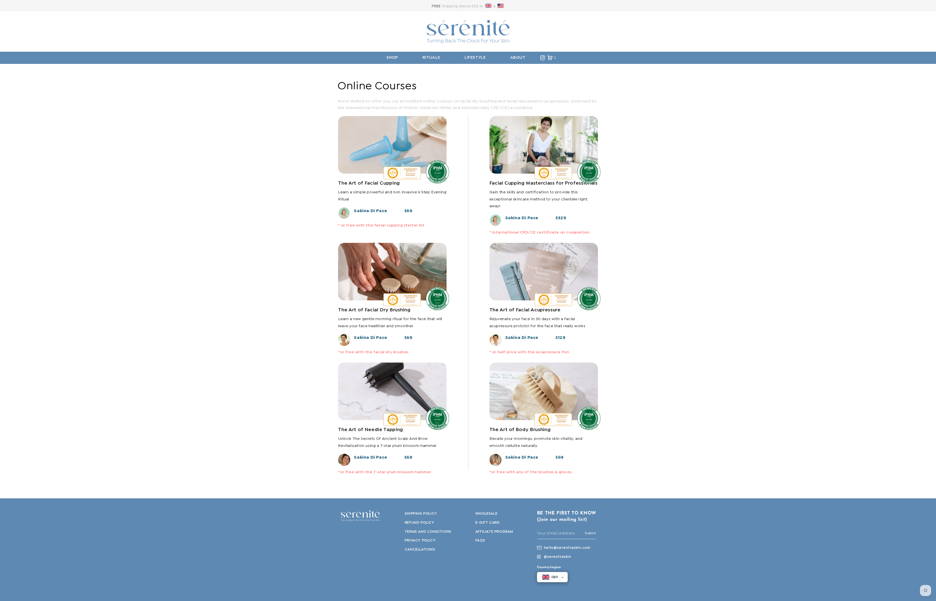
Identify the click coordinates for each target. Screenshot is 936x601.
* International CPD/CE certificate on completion (539, 232)
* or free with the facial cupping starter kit (381, 225)
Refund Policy (419, 522)
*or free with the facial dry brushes (373, 352)
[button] (392, 58)
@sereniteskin (557, 556)
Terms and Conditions (428, 531)
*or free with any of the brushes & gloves (530, 472)
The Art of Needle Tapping (370, 430)
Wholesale (486, 513)
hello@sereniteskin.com (567, 547)
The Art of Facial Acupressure (525, 310)
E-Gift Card (487, 522)
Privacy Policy (420, 540)
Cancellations (420, 549)
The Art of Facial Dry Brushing (374, 310)
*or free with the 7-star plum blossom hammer (384, 472)
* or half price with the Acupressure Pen (529, 352)
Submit (590, 533)
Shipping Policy (421, 513)
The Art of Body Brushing (520, 430)
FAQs (480, 540)
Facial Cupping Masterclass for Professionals (543, 183)
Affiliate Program (494, 531)
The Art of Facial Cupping (369, 183)
